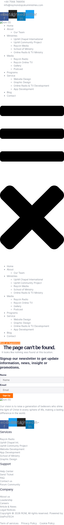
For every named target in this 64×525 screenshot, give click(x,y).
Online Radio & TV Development (31, 85)
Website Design (22, 79)
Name (3, 375)
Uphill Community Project (28, 42)
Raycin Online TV (23, 62)
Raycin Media (21, 45)
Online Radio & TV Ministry (28, 52)
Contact (11, 95)
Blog (9, 92)
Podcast (18, 68)
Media (10, 55)
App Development (24, 89)
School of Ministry (23, 48)
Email (3, 385)
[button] (32, 180)
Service (11, 75)
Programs (12, 72)
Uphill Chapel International (28, 39)
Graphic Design (22, 82)
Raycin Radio (21, 58)
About (10, 29)
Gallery (17, 65)
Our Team (19, 32)
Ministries (12, 35)
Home (10, 25)
